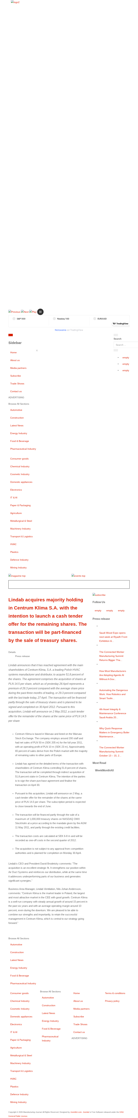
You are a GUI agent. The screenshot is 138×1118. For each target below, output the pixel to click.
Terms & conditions (115, 993)
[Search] (116, 335)
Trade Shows (17, 383)
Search (118, 338)
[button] (14, 311)
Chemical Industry (19, 466)
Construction (17, 417)
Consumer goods (19, 458)
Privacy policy (112, 1001)
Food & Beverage (19, 441)
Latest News (16, 425)
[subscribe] (99, 594)
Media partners (18, 368)
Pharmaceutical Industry (23, 448)
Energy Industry (18, 433)
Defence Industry (19, 559)
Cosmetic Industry (19, 474)
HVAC (13, 544)
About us (15, 360)
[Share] (116, 350)
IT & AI (13, 497)
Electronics (16, 489)
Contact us (16, 391)
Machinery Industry (20, 528)
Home (13, 352)
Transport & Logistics (21, 536)
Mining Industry (18, 567)
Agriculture (16, 513)
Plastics (14, 552)
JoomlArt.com (76, 1112)
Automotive (16, 410)
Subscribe (15, 375)
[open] (33, 335)
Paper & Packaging (20, 505)
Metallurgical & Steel (21, 521)
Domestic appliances (21, 482)
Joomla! (86, 1112)
